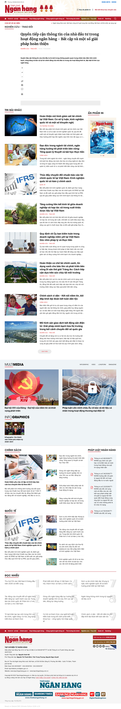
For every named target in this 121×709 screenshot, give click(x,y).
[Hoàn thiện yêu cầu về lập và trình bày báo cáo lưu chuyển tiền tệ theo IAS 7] (24, 467)
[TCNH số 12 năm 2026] (102, 137)
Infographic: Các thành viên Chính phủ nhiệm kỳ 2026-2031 (14, 439)
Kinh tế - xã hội (13, 19)
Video (93, 364)
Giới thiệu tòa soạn (43, 677)
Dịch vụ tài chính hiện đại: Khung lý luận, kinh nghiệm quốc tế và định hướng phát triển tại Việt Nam (71, 519)
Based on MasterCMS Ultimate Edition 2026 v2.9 (22, 706)
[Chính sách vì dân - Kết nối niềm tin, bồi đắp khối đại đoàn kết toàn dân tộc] (21, 305)
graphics (17, 417)
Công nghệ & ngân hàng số (55, 19)
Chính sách (24, 19)
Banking (108, 19)
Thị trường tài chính (73, 19)
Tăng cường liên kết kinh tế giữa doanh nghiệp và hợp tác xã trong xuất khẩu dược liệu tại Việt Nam (61, 207)
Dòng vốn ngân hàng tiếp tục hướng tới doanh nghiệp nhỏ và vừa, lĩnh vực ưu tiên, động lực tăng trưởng (70, 474)
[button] (100, 155)
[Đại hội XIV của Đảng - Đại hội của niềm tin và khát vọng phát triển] (32, 387)
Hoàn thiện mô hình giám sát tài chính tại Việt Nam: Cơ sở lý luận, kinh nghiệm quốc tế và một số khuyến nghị (62, 119)
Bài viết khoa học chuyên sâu (105, 10)
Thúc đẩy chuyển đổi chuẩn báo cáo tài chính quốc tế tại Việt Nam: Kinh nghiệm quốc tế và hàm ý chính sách (62, 178)
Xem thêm (45, 351)
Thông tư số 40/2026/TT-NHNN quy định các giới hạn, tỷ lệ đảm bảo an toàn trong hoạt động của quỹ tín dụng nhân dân (103, 462)
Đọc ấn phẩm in (85, 10)
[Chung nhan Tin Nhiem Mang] (110, 647)
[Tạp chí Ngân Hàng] (6, 19)
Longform (102, 364)
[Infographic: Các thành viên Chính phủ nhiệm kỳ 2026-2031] (14, 428)
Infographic (84, 364)
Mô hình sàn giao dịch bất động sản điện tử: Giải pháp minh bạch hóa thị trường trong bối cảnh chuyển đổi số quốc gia (62, 326)
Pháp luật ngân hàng (102, 449)
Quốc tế (100, 19)
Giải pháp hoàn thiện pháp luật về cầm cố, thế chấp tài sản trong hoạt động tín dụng (71, 488)
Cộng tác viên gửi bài (59, 677)
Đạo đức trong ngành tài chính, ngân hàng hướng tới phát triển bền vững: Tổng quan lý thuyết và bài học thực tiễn (62, 148)
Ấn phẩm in (96, 113)
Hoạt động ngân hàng (36, 19)
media (14, 364)
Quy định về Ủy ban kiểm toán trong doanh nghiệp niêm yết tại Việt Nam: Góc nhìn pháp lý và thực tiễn (60, 236)
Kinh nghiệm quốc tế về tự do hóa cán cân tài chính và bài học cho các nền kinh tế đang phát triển (71, 561)
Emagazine (112, 364)
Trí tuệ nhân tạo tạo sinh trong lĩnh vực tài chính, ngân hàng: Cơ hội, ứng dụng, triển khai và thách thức (20, 616)
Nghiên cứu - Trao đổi (88, 19)
